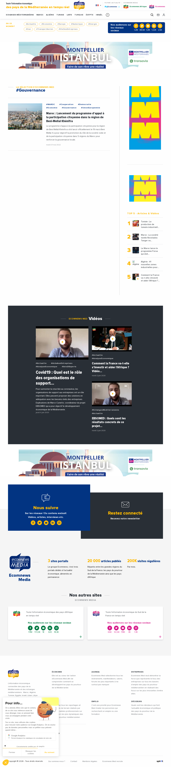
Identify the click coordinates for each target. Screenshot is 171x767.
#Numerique (77, 24)
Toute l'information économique (37, 5)
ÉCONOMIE (57, 672)
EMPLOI (95, 701)
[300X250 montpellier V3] (145, 188)
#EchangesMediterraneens (105, 410)
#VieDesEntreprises (68, 29)
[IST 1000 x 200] (85, 55)
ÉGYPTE (89, 15)
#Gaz (28, 29)
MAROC (39, 15)
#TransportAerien (44, 29)
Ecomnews (111, 6)
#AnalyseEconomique (46, 367)
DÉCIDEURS (136, 701)
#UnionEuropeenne (90, 108)
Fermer (12, 752)
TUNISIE (60, 15)
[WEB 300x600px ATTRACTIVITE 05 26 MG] (145, 118)
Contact (73, 761)
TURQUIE (79, 15)
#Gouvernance (69, 108)
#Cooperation (66, 104)
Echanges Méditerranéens (20, 15)
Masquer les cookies (31, 752)
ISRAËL (99, 15)
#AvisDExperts (69, 367)
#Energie (92, 24)
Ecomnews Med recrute (112, 761)
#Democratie (84, 104)
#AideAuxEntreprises (61, 363)
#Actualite (31, 24)
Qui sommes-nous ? (56, 761)
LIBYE (69, 15)
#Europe (61, 24)
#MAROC (50, 104)
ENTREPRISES (137, 672)
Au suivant (49, 752)
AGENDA (96, 672)
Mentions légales (89, 761)
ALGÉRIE (50, 15)
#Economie (47, 24)
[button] (107, 15)
